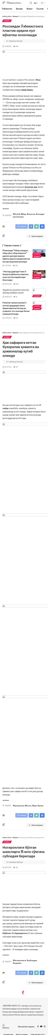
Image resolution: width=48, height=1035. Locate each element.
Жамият (7, 21)
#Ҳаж (34, 806)
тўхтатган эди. (31, 187)
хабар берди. (27, 90)
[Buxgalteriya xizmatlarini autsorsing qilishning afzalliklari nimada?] (39, 292)
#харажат (17, 963)
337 (17, 318)
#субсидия (32, 960)
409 (17, 46)
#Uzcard (16, 214)
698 (17, 284)
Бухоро (37, 254)
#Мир (23, 214)
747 (17, 367)
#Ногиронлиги (19, 960)
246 (16, 265)
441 (17, 867)
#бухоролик (18, 806)
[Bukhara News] (14, 3)
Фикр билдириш (37, 236)
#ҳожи (40, 806)
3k (16, 297)
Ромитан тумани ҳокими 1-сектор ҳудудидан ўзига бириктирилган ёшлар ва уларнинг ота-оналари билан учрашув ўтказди (16, 308)
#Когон (28, 806)
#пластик (31, 214)
